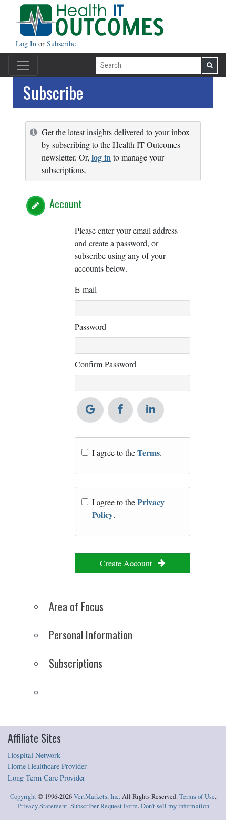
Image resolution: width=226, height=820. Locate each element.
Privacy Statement (42, 806)
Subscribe (61, 43)
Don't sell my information (175, 806)
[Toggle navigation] (23, 65)
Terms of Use (197, 796)
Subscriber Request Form (104, 806)
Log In (27, 43)
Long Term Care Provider (46, 778)
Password (90, 326)
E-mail (86, 289)
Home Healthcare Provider (47, 766)
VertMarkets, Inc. (97, 796)
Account (65, 204)
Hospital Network (34, 755)
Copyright (23, 796)
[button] (35, 206)
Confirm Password (105, 363)
